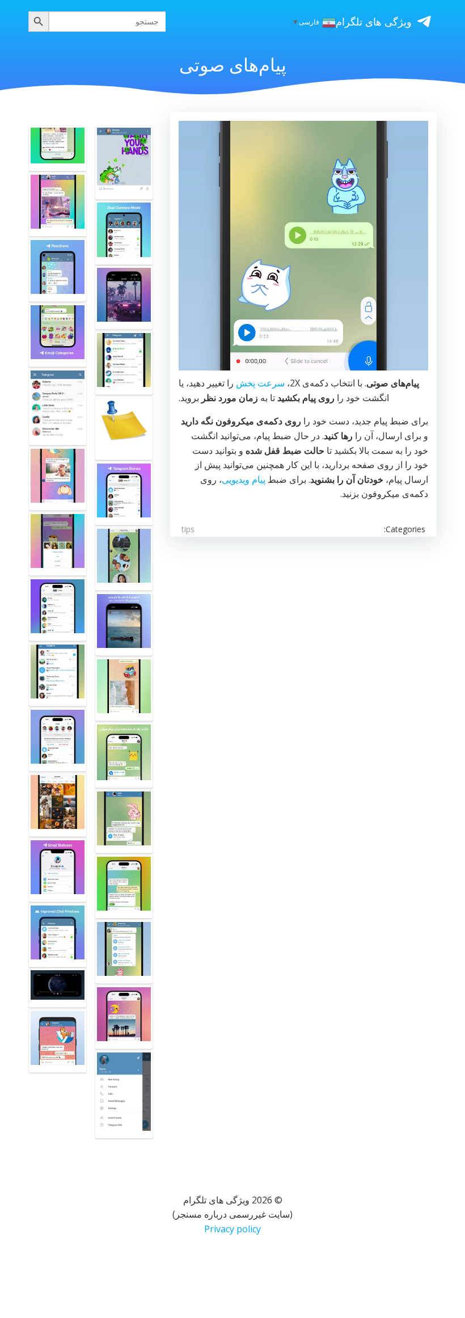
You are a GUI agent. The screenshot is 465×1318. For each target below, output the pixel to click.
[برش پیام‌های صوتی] (124, 428)
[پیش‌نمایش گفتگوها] (57, 674)
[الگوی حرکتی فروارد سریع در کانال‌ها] (57, 148)
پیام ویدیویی (243, 479)
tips (188, 529)
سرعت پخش (260, 383)
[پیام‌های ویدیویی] (124, 162)
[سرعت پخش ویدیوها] (57, 987)
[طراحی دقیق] (57, 544)
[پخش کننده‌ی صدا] (124, 952)
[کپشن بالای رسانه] (124, 1017)
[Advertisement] (303, 644)
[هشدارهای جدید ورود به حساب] (57, 739)
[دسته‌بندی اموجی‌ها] (57, 335)
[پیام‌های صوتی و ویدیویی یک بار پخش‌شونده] (124, 755)
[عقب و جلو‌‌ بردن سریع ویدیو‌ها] (124, 689)
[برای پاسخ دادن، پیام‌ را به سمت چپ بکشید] (57, 1041)
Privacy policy (232, 1229)
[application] (303, 245)
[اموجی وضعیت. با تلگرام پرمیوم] (57, 870)
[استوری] (124, 493)
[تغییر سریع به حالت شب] (124, 1094)
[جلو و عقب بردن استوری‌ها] (124, 624)
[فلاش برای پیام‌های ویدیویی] (124, 886)
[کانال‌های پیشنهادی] (57, 609)
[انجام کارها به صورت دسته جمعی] (57, 407)
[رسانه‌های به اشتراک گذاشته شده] (57, 805)
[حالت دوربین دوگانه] (124, 232)
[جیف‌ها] (57, 204)
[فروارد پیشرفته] (57, 478)
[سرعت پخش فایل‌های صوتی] (124, 821)
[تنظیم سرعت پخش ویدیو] (124, 297)
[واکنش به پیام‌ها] (57, 270)
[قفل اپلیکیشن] (124, 363)
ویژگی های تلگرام (374, 21)
